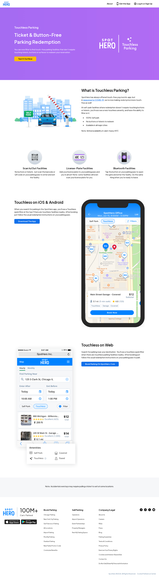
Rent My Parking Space (80, 532)
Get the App (124, 3)
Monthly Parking (49, 537)
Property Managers (78, 528)
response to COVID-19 (93, 100)
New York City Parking (51, 519)
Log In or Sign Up (144, 3)
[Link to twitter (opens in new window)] (149, 510)
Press (101, 528)
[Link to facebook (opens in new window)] (141, 510)
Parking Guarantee (105, 537)
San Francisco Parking (51, 524)
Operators (75, 515)
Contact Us (103, 559)
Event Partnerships (78, 524)
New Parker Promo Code (52, 546)
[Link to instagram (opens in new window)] (145, 510)
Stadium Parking (49, 541)
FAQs (100, 524)
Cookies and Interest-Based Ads (110, 555)
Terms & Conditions (105, 541)
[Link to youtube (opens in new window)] (153, 510)
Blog (100, 532)
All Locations (48, 528)
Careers (101, 519)
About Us (102, 515)
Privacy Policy (103, 546)
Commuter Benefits (51, 550)
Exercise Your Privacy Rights (108, 550)
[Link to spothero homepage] (8, 512)
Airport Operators (78, 519)
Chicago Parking (49, 515)
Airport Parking (49, 532)
